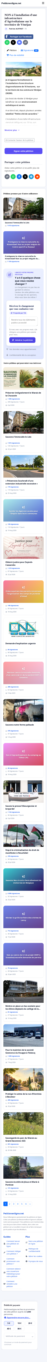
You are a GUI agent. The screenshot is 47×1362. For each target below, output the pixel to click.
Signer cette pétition (23, 151)
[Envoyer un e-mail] (19, 42)
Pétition (13, 50)
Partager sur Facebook (21, 36)
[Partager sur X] (13, 42)
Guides (7, 1236)
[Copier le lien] (25, 42)
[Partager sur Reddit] (37, 176)
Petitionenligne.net (11, 3)
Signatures (30, 50)
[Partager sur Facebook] (19, 176)
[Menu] (43, 3)
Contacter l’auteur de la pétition (20, 140)
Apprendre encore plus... (18, 1317)
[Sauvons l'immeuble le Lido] (23, 213)
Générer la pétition (24, 340)
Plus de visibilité (16, 55)
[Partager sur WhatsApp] (7, 42)
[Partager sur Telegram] (31, 176)
